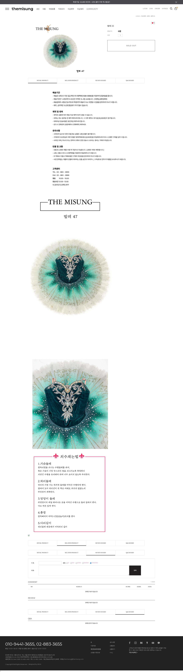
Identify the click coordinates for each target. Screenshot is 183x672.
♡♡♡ (79, 563)
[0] (176, 8)
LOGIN (145, 8)
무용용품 (52, 9)
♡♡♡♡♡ (94, 563)
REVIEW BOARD (101, 80)
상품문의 (112, 646)
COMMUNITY (92, 9)
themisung (22, 8)
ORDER (157, 8)
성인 (38, 9)
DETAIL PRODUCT (42, 80)
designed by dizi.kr (34, 664)
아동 (44, 9)
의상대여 (80, 9)
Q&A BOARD (130, 80)
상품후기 (112, 649)
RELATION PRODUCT (71, 80)
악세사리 (61, 9)
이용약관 (93, 646)
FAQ (111, 652)
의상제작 (71, 9)
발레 (148, 16)
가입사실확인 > (133, 652)
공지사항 (112, 642)
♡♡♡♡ (86, 563)
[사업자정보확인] (25, 657)
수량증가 (124, 35)
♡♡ (73, 563)
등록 (135, 570)
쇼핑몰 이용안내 (95, 652)
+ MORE (152, 582)
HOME (138, 16)
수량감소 (127, 35)
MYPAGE (165, 8)
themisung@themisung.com (74, 659)
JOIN (151, 8)
